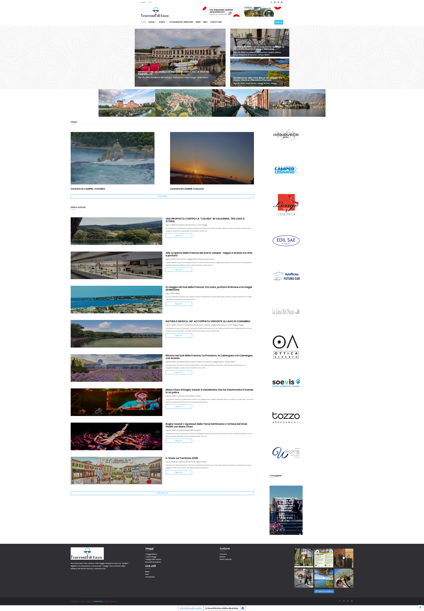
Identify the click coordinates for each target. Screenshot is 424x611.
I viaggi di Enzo (263, 83)
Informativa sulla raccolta (191, 608)
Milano (278, 52)
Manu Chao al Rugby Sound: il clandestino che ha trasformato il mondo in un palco (209, 391)
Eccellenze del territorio (181, 22)
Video (150, 2)
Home (143, 22)
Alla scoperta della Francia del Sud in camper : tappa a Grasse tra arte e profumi (209, 254)
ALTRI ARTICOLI (162, 493)
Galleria (143, 2)
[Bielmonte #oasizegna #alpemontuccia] (303, 558)
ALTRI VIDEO (162, 196)
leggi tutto (179, 235)
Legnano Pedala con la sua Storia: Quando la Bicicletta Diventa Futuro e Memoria (259, 48)
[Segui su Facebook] (271, 2)
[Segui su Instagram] (274, 2)
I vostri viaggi (190, 77)
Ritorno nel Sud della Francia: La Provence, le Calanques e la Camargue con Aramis (209, 357)
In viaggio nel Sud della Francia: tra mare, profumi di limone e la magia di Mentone (209, 288)
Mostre (222, 557)
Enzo (205, 22)
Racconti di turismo (153, 562)
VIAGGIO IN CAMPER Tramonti (187, 188)
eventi (271, 52)
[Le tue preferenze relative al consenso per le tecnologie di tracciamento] (420, 607)
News (198, 22)
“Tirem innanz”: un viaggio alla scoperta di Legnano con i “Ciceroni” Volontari (286, 504)
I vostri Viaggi (150, 557)
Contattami (216, 22)
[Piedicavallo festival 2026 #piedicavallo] (343, 558)
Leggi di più (286, 517)
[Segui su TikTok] (278, 2)
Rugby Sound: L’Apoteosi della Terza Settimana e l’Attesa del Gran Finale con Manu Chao (206, 425)
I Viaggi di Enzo (151, 554)
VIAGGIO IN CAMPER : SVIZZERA (88, 188)
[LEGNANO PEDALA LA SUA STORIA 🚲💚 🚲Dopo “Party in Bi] (323, 558)
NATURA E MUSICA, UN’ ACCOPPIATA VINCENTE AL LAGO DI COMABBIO (208, 321)
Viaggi (151, 22)
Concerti (180, 325)
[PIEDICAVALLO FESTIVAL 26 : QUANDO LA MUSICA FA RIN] (303, 578)
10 (294, 530)
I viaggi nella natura (218, 325)
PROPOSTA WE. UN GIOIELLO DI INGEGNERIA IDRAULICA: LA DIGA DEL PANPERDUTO (173, 73)
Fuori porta (178, 77)
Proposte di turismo (248, 55)
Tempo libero (202, 77)
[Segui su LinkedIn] (281, 2)
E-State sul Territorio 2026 (182, 458)
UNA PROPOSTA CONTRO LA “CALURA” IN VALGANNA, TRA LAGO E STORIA (205, 220)
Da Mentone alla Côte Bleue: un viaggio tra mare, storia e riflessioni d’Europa (258, 79)
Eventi (162, 22)
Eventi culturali (225, 559)
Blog (178, 293)
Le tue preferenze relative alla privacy (221, 608)
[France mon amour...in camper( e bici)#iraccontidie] (323, 578)
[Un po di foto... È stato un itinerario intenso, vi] (343, 578)
